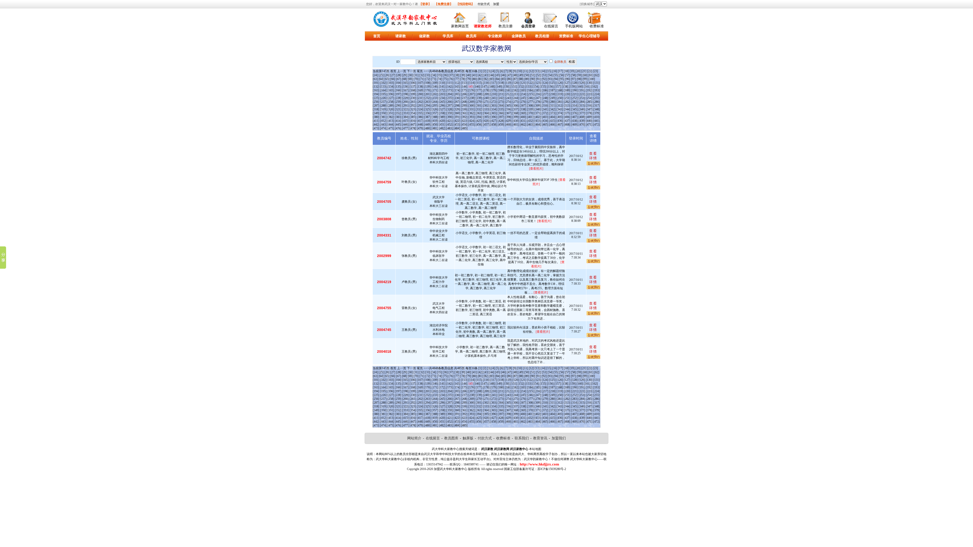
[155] (543, 86)
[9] (514, 71)
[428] (501, 121)
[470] (581, 124)
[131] (596, 83)
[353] (405, 113)
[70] (416, 79)
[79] (468, 79)
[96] (567, 79)
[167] (405, 90)
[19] (572, 71)
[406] (567, 117)
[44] (491, 75)
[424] (471, 121)
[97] (573, 79)
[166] (398, 90)
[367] (508, 113)
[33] (427, 75)
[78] (462, 79)
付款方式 (484, 4)
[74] (439, 79)
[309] (537, 105)
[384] (405, 117)
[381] (383, 117)
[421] (449, 121)
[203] (442, 94)
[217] (545, 94)
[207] (471, 94)
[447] (412, 124)
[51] (532, 75)
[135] (398, 86)
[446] (405, 124)
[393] (471, 117)
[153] (528, 86)
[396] (493, 117)
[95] (561, 79)
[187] (552, 90)
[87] (515, 79)
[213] (515, 94)
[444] (390, 124)
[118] (501, 83)
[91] (538, 79)
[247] (537, 98)
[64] (381, 79)
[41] (474, 75)
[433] (537, 121)
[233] (435, 98)
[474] (383, 128)
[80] (474, 79)
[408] (581, 117)
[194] (376, 94)
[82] (486, 79)
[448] (420, 124)
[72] (427, 79)
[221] (574, 94)
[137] (412, 86)
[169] (420, 90)
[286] (596, 102)
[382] (390, 117)
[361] (464, 113)
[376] (574, 113)
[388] (435, 117)
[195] (383, 94)
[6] (501, 71)
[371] (537, 113)
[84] (497, 79)
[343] (559, 109)
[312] (559, 105)
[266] (449, 102)
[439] (581, 121)
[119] (508, 83)
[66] (392, 79)
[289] (390, 105)
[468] (567, 124)
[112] (457, 83)
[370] (530, 113)
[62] (596, 75)
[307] (523, 105)
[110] (442, 83)
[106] (412, 83)
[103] (390, 83)
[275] (515, 102)
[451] (442, 124)
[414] (398, 121)
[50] (526, 75)
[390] (449, 117)
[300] (471, 105)
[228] (398, 98)
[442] (376, 124)
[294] (427, 105)
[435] (552, 121)
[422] (457, 121)
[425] (479, 121)
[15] (548, 71)
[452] (449, 124)
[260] (405, 102)
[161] (587, 86)
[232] (427, 98)
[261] (412, 102)
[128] (574, 83)
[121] (523, 83)
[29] (404, 75)
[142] (449, 86)
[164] (383, 90)
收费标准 (597, 26)
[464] (537, 124)
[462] (523, 124)
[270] (479, 102)
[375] (567, 113)
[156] (550, 86)
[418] (427, 121)
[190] (574, 90)
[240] (486, 98)
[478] (412, 128)
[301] (479, 105)
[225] (376, 98)
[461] (515, 124)
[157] (557, 86)
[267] (457, 102)
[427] (493, 121)
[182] (515, 90)
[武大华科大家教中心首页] (459, 17)
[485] (464, 128)
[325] (427, 109)
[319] (383, 109)
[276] (523, 102)
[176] (471, 90)
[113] (464, 83)
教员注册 (505, 26)
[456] (479, 124)
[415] (405, 121)
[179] (493, 90)
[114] (471, 83)
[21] (583, 71)
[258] (390, 102)
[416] (412, 121)
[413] (390, 121)
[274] (508, 102)
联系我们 (522, 438)
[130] (589, 83)
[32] (421, 75)
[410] (596, 117)
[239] (479, 98)
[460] (508, 124)
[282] (567, 102)
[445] (398, 124)
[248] (545, 98)
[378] (589, 113)
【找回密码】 (465, 4)
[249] (552, 98)
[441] (596, 121)
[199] (412, 94)
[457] (486, 124)
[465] (545, 124)
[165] (390, 90)
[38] (456, 75)
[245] (523, 98)
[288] (383, 105)
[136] (405, 86)
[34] (433, 75)
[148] (491, 86)
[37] (451, 75)
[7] (506, 71)
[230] (412, 98)
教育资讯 (540, 438)
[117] (493, 83)
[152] (521, 86)
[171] (435, 90)
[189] (567, 90)
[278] (537, 102)
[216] (537, 94)
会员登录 (528, 26)
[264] (435, 102)
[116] (486, 83)
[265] (442, 102)
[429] (508, 121)
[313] (567, 105)
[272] (493, 102)
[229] (405, 98)
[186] (545, 90)
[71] (421, 79)
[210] (493, 94)
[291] (405, 105)
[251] (567, 98)
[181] (508, 90)
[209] (486, 94)
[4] (493, 71)
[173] (449, 90)
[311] (552, 105)
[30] (410, 75)
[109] (435, 83)
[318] (376, 109)
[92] (544, 79)
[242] (501, 98)
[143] (457, 86)
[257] (383, 102)
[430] (515, 121)
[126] (559, 83)
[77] (456, 79)
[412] (383, 121)
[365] (493, 113)
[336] (508, 109)
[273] (501, 102)
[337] (515, 109)
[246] (530, 98)
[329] (457, 109)
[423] (464, 121)
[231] (420, 98)
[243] (508, 98)
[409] (589, 117)
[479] (420, 128)
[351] (390, 113)
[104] (398, 83)
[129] (581, 83)
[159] (572, 86)
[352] (398, 113)
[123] (537, 83)
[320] (390, 109)
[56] (561, 75)
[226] (383, 98)
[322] (405, 109)
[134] (390, 86)
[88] (520, 79)
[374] (559, 113)
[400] (523, 117)
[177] (479, 90)
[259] (398, 102)
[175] (464, 90)
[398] (508, 117)
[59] (579, 75)
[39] (462, 75)
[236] (457, 98)
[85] (503, 79)
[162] (594, 86)
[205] (457, 94)
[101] (376, 83)
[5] (497, 71)
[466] (552, 124)
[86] (509, 79)
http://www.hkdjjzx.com (539, 464)
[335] (501, 109)
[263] (427, 102)
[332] (479, 109)
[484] (457, 128)
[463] (530, 124)
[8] (510, 71)
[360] (457, 113)
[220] (567, 94)
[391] (457, 117)
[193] (596, 90)
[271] (486, 102)
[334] (493, 109)
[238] (471, 98)
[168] (412, 90)
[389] (442, 117)
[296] (442, 105)
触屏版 (468, 438)
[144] (464, 86)
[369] (523, 113)
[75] (445, 79)
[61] (590, 75)
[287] (376, 105)
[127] (567, 83)
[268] (464, 102)
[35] (439, 75)
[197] (398, 94)
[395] (486, 117)
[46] (503, 75)
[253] (581, 98)
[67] (398, 79)
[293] (420, 105)
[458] (493, 124)
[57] (567, 75)
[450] (435, 124)
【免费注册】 (444, 4)
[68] (404, 79)
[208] (479, 94)
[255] (596, 98)
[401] (530, 117)
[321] (398, 109)
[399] (515, 117)
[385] (412, 117)
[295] (435, 105)
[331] (471, 109)
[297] (449, 105)
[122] (530, 83)
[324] (420, 109)
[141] (442, 86)
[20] (578, 71)
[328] (449, 109)
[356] (427, 113)
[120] (515, 83)
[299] (464, 105)
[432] (530, 121)
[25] (381, 75)
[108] (427, 83)
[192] (589, 90)
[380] (376, 117)
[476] (398, 128)
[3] (489, 71)
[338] (523, 109)
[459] (501, 124)
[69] (410, 79)
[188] (559, 90)
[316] (589, 105)
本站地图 (535, 449)
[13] (537, 71)
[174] (457, 90)
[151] (513, 86)
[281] (559, 102)
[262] (420, 102)
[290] (398, 105)
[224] (596, 94)
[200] (420, 94)
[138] (420, 86)
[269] (471, 102)
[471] (589, 124)
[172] (442, 90)
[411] (376, 121)
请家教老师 (483, 26)
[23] (595, 71)
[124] (545, 83)
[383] (398, 117)
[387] (427, 117)
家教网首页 (460, 26)
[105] (405, 83)
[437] (567, 121)
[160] (579, 86)
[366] (501, 113)
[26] (386, 75)
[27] (392, 75)
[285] (589, 102)
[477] (405, 128)
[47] (509, 75)
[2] (484, 71)
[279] (545, 102)
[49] (520, 75)
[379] (596, 113)
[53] (544, 75)
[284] (581, 102)
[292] (412, 105)
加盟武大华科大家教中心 (450, 469)
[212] (508, 94)
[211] (501, 94)
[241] (493, 98)
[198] (405, 94)
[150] (506, 86)
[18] (566, 71)
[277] (530, 102)
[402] (537, 117)
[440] (589, 121)
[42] (480, 75)
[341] (545, 109)
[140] (435, 86)
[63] (375, 79)
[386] (420, 117)
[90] (532, 79)
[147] (484, 86)
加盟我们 (559, 438)
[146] (477, 86)
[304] (501, 105)
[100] (591, 79)
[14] (543, 71)
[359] (449, 113)
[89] (526, 79)
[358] (442, 113)
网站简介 (414, 438)
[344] (567, 109)
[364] (486, 113)
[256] (376, 102)
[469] (574, 124)
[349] (376, 113)
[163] (376, 90)
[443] (383, 124)
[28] (398, 75)
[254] (589, 98)
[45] (497, 75)
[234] (442, 98)
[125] (552, 83)
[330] (464, 109)
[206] (464, 94)
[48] (515, 75)
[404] (552, 117)
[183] (523, 90)
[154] (535, 86)
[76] (451, 79)
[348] (596, 109)
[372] (545, 113)
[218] (552, 94)
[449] (427, 124)
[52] (538, 75)
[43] (486, 75)
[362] (471, 113)
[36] (445, 75)
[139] (427, 86)
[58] (573, 75)
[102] (383, 83)
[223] (589, 94)
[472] (596, 124)
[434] (545, 121)
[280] (552, 102)
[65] (386, 79)
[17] (560, 71)
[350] (383, 113)
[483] (449, 128)
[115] (479, 83)
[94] (555, 79)
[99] (585, 79)
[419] (435, 121)
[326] (435, 109)
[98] (579, 79)
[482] (442, 128)
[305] (508, 105)
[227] (390, 98)
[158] (565, 86)
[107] (420, 83)
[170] (427, 90)
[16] (554, 71)
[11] (525, 71)
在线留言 (551, 26)
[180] (501, 90)
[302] (486, 105)
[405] (559, 117)
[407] (574, 117)
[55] (555, 75)
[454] (464, 124)
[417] (420, 121)
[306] (515, 105)
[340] (537, 109)
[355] (420, 113)
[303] (493, 105)
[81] (480, 79)
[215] (530, 94)
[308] (530, 105)
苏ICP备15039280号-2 (551, 469)
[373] (552, 113)
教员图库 (451, 438)
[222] (581, 94)
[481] (435, 128)
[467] (559, 124)
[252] (574, 98)
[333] (486, 109)
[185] (537, 90)
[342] (552, 109)
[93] (550, 79)
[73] (433, 79)
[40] (468, 75)
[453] (457, 124)
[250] (559, 98)
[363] (479, 113)
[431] (523, 121)
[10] (519, 71)
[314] (574, 105)
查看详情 (593, 156)
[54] (550, 75)
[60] (585, 75)
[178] (486, 90)
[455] (471, 124)
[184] (530, 90)
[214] (523, 94)
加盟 (496, 4)
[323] (412, 109)
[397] (501, 117)
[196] (390, 94)
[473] (376, 128)
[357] (435, 113)
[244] (515, 98)
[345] (574, 109)
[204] (449, 94)
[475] (390, 128)
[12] (531, 71)
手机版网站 (574, 26)
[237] (464, 98)
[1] (480, 71)
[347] (589, 109)
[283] (574, 102)
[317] (596, 105)
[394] (479, 117)
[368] (515, 113)
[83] (491, 79)
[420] (442, 121)
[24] (375, 75)
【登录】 (425, 4)
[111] (449, 83)
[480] (427, 128)
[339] (530, 109)
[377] (581, 113)
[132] (376, 86)
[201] (427, 94)
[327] (442, 109)
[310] (545, 105)
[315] (581, 105)
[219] (559, 94)
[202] (435, 94)
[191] (581, 90)
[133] (383, 86)
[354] (412, 113)
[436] (559, 121)
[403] (545, 117)
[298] (457, 105)
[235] (449, 98)
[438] (574, 121)
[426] (486, 121)
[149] (499, 86)
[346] (581, 109)
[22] (589, 71)
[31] (416, 75)
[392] (464, 117)
